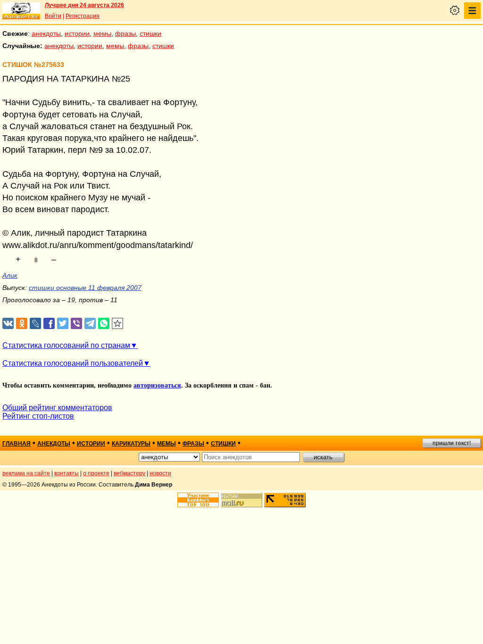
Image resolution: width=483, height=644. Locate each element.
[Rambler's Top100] (198, 500)
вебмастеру (129, 473)
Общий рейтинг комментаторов (57, 408)
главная (16, 443)
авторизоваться (157, 385)
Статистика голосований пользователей (72, 363)
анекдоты (46, 33)
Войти (53, 16)
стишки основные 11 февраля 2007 (85, 287)
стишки (150, 33)
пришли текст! (452, 443)
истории (77, 33)
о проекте (96, 473)
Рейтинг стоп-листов (38, 416)
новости (160, 473)
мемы (102, 33)
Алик (9, 275)
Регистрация (83, 16)
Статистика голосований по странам (66, 345)
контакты (66, 473)
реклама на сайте (26, 473)
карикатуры (131, 443)
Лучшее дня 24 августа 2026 (84, 5)
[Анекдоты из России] (21, 10)
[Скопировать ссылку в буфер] (118, 324)
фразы (125, 33)
